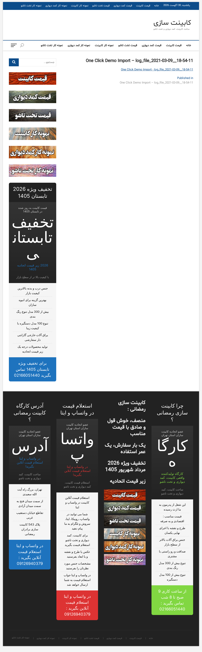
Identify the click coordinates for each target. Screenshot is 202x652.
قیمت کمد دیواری (123, 6)
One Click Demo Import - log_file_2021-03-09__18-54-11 (157, 70)
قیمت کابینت (143, 6)
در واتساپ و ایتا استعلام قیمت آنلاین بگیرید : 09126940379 (77, 605)
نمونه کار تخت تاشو (31, 6)
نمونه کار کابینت (79, 6)
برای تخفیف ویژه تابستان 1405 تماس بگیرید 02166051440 (32, 369)
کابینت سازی (172, 23)
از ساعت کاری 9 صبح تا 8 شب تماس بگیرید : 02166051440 (172, 600)
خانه (156, 6)
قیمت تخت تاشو (101, 6)
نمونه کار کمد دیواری (56, 6)
